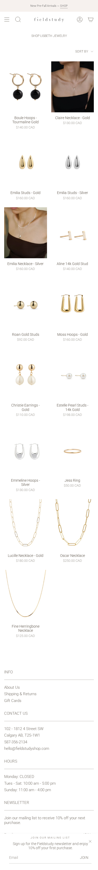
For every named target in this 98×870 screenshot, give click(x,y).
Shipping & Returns (20, 694)
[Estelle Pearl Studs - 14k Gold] (72, 374)
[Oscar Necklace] (72, 524)
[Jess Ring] (72, 449)
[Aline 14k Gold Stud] (72, 232)
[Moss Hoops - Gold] (72, 303)
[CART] (91, 19)
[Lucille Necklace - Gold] (25, 524)
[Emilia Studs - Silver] (72, 162)
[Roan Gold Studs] (25, 303)
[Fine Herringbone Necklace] (25, 595)
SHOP (64, 6)
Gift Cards (12, 700)
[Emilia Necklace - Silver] (25, 232)
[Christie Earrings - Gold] (25, 374)
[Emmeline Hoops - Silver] (25, 449)
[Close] (90, 841)
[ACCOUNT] (80, 19)
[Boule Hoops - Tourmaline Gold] (25, 86)
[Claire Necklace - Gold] (72, 86)
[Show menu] (7, 19)
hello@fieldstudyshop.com (26, 748)
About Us (12, 687)
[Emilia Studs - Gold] (25, 162)
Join (84, 857)
